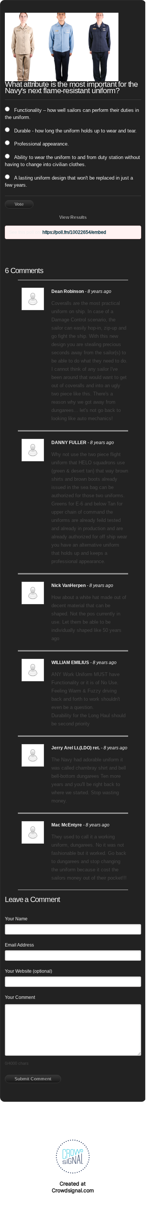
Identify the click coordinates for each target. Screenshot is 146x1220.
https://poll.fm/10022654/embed (74, 232)
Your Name (16, 918)
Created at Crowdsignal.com (73, 1186)
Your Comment (20, 997)
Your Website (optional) (28, 971)
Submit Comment (33, 1079)
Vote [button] (19, 204)
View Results (73, 217)
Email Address (19, 945)
